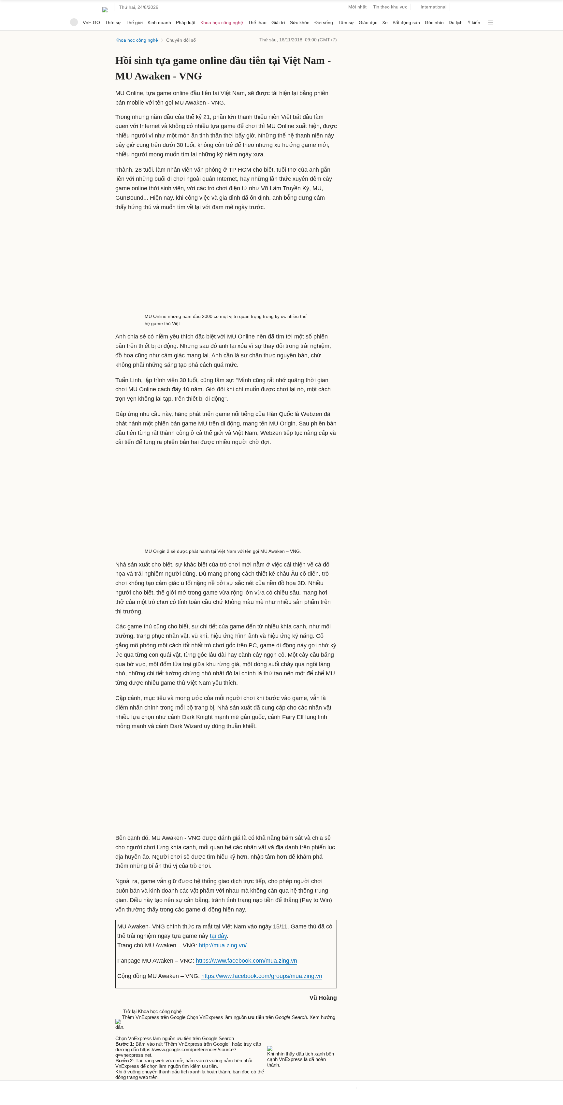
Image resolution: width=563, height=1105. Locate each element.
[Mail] (125, 1032)
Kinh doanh (159, 22)
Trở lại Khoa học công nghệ (151, 1011)
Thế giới (134, 22)
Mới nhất (357, 6)
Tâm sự (346, 22)
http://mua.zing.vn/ (223, 945)
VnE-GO (91, 22)
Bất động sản (406, 22)
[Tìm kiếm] (457, 7)
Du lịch (456, 22)
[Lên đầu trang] (2, 1102)
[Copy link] (131, 1032)
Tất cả (489, 20)
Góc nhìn (434, 22)
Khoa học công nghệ (221, 22)
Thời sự (113, 22)
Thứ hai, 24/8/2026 (138, 7)
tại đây (218, 936)
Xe (385, 22)
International (433, 6)
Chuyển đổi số (181, 40)
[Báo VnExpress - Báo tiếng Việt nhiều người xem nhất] (105, 7)
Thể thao (257, 22)
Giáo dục (368, 22)
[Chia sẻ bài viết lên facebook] (118, 1032)
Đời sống (323, 22)
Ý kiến (474, 22)
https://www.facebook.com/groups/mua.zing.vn (261, 976)
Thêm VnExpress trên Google (154, 1017)
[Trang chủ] (74, 22)
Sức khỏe (300, 22)
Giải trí (278, 22)
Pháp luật (185, 22)
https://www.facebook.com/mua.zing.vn (246, 960)
